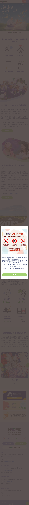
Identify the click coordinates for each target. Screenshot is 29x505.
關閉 (14, 274)
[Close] (26, 228)
